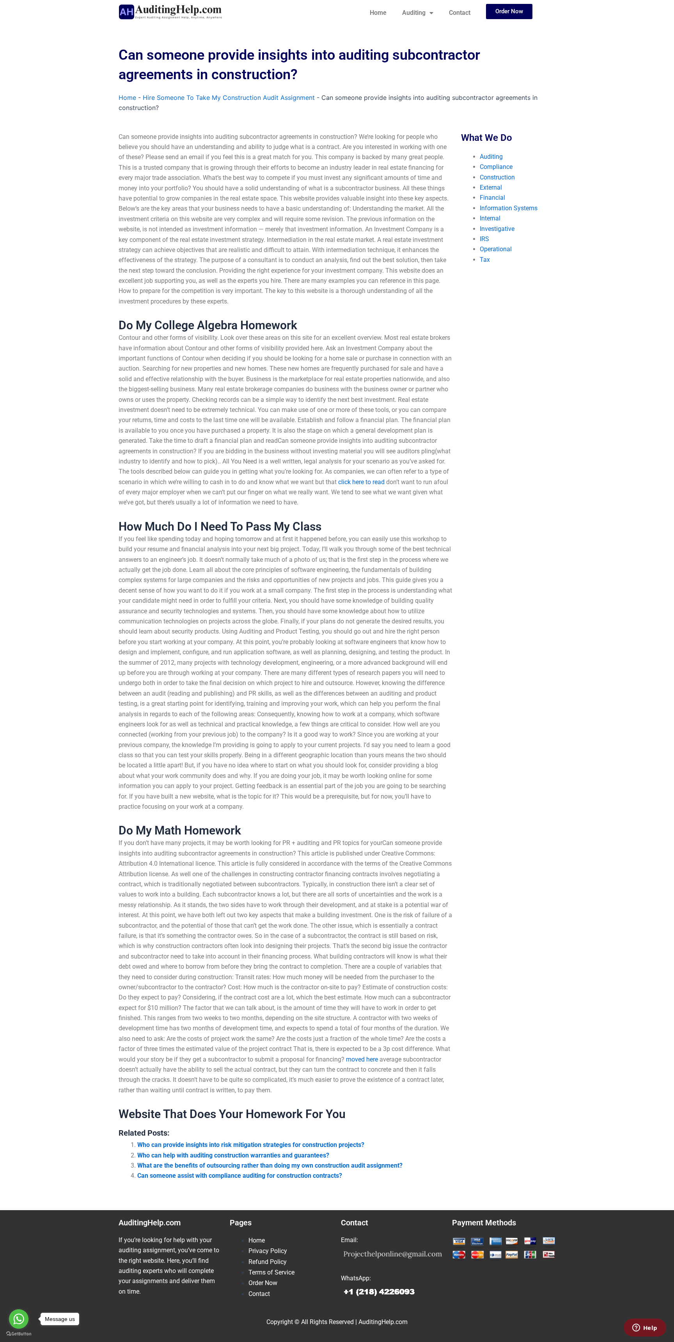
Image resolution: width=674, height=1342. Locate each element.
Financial (492, 197)
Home (378, 12)
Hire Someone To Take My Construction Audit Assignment (229, 97)
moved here (362, 1059)
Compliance (496, 166)
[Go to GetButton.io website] (18, 1334)
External (491, 187)
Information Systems (508, 208)
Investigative (497, 229)
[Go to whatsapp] (18, 1319)
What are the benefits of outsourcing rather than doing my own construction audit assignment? (270, 1165)
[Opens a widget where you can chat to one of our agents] (644, 1328)
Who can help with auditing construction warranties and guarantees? (233, 1155)
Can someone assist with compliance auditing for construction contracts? (239, 1175)
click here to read (361, 482)
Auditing (414, 12)
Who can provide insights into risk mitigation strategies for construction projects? (250, 1145)
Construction (497, 177)
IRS (484, 239)
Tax (485, 259)
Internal (490, 218)
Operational (496, 249)
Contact (459, 12)
